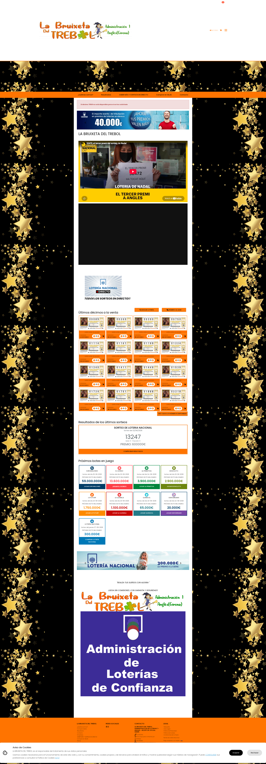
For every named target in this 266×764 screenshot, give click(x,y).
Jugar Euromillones (92, 486)
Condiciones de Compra (171, 735)
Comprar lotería (82, 729)
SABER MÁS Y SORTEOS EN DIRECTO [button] (133, 94)
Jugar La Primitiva (146, 486)
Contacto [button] (184, 94)
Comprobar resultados (133, 451)
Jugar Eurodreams (174, 513)
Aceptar (236, 753)
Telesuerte (167, 727)
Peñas (79, 741)
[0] (222, 30)
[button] (85, 122)
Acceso (214, 30)
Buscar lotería (147, 310)
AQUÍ (57, 758)
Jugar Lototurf (92, 513)
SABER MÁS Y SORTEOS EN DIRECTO (87, 737)
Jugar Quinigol (146, 513)
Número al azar (174, 310)
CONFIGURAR (210, 755)
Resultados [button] (106, 94)
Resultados (80, 731)
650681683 (139, 741)
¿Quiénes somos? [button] (85, 94)
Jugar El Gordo (119, 486)
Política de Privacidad (170, 731)
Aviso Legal (167, 729)
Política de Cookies (169, 733)
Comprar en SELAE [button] (164, 94)
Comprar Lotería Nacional (92, 540)
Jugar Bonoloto (174, 486)
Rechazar (255, 753)
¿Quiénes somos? (82, 727)
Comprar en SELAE (82, 739)
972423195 (140, 735)
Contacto (80, 733)
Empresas (80, 735)
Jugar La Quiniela (119, 513)
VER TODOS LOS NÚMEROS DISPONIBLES (172, 414)
